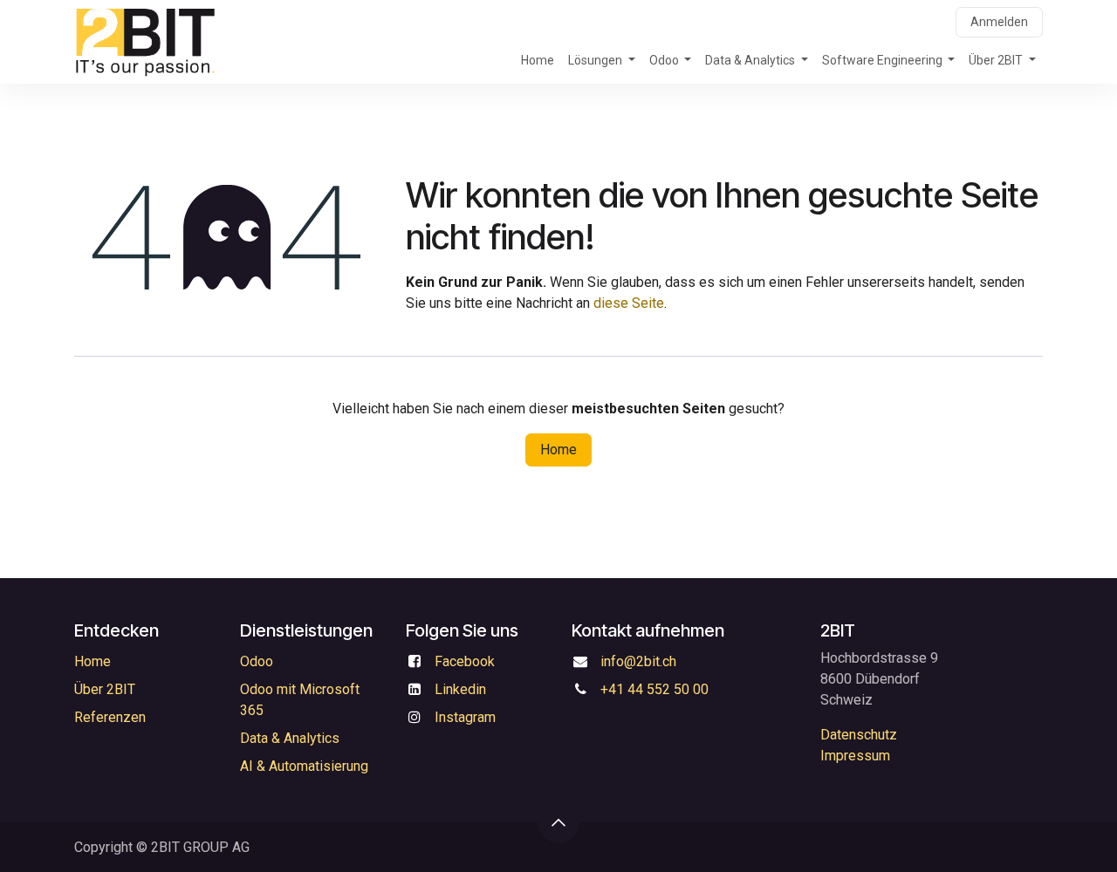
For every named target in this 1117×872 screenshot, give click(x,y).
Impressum (855, 755)
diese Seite (628, 303)
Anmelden (999, 22)
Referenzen (110, 717)
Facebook (465, 661)
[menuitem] (537, 60)
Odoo (256, 661)
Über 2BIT (104, 689)
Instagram (465, 717)
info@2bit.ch (638, 661)
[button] (558, 822)
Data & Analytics (289, 738)
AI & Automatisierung (304, 766)
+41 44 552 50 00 (654, 689)
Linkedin (460, 689)
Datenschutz (858, 734)
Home (558, 449)
